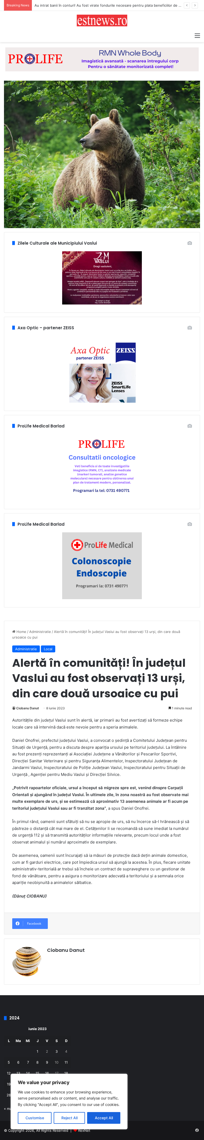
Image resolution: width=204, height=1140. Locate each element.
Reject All (69, 1118)
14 (28, 1073)
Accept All (104, 1118)
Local (48, 649)
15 (37, 1073)
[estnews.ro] (102, 20)
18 (66, 1073)
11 (66, 1062)
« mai (8, 1108)
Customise (35, 1118)
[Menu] (197, 35)
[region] (69, 1101)
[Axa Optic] (102, 59)
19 (9, 1084)
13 (18, 1073)
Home (20, 631)
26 (9, 1095)
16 (47, 1073)
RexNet (84, 1130)
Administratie (40, 631)
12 (9, 1073)
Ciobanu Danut (27, 708)
